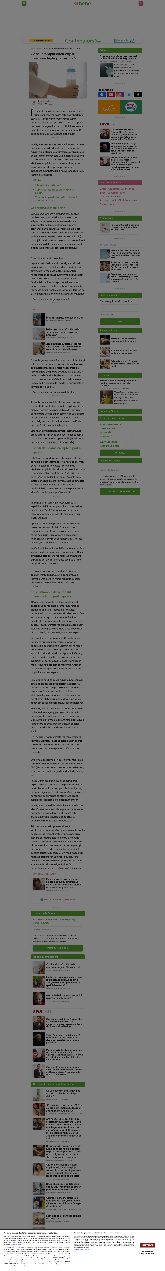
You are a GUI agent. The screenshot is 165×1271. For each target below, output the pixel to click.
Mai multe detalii (16, 1244)
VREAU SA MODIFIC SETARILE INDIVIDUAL (147, 1252)
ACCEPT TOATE (147, 1245)
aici (42, 1258)
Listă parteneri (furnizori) (82, 1249)
